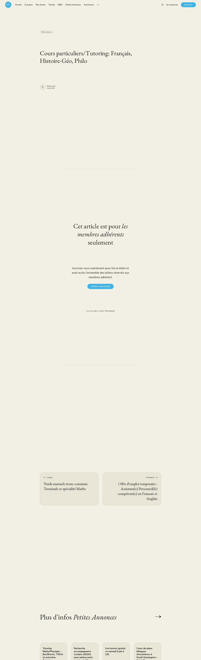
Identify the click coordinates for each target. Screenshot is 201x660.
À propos (29, 4)
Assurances (89, 4)
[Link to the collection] (156, 617)
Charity (52, 4)
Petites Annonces (73, 4)
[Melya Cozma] (42, 87)
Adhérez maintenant (100, 286)
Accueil (18, 4)
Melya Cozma (51, 86)
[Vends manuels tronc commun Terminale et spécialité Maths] (69, 489)
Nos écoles (41, 4)
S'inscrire (188, 4)
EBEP (60, 4)
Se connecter (172, 4)
